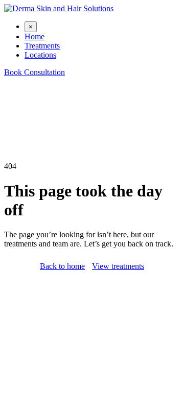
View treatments (118, 266)
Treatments (42, 45)
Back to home (62, 266)
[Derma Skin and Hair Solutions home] (58, 8)
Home (34, 36)
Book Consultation (34, 72)
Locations (40, 55)
